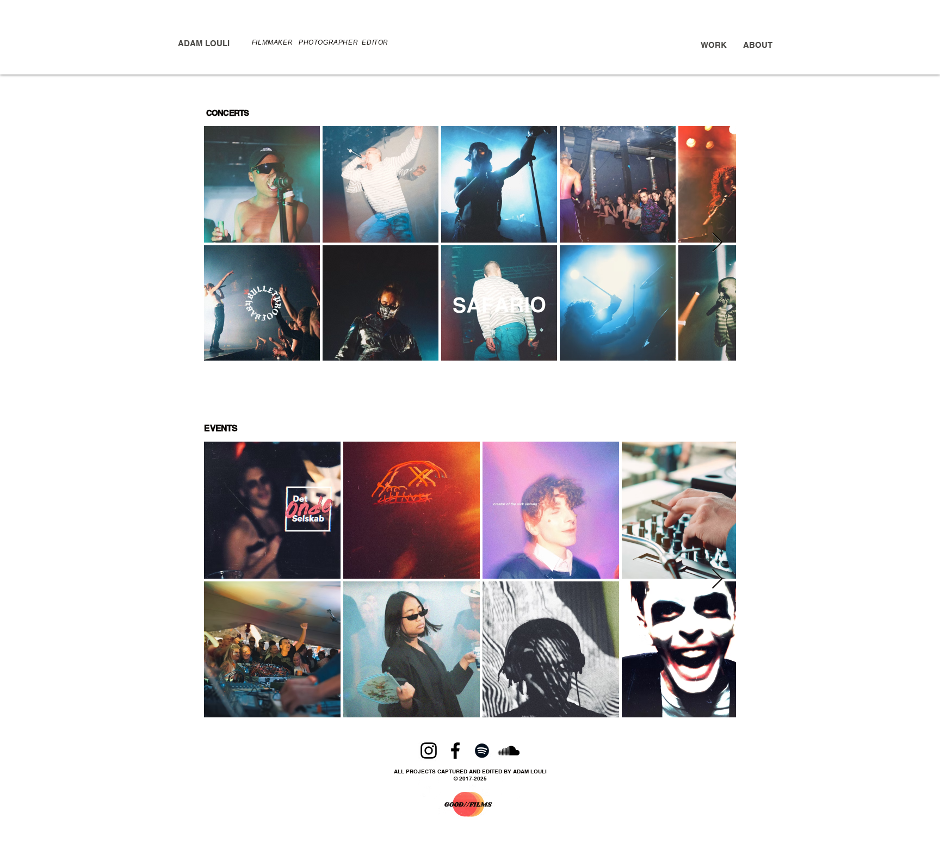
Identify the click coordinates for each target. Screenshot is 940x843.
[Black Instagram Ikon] (429, 750)
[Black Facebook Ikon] (455, 750)
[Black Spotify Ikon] (482, 750)
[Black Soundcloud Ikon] (509, 750)
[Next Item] (717, 242)
